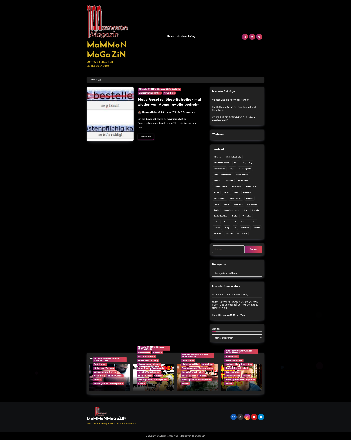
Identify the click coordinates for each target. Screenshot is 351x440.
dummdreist (144, 353)
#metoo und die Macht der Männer (230, 100)
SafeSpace (252, 204)
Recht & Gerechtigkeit (149, 372)
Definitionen (100, 364)
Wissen (141, 383)
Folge (232, 169)
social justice (220, 216)
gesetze (218, 181)
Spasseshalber (233, 372)
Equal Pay (247, 163)
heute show (243, 181)
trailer (235, 216)
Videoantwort (230, 222)
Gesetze (157, 353)
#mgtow (217, 157)
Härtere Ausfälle (146, 356)
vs (235, 228)
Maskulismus (220, 198)
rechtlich (238, 204)
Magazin (247, 192)
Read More (146, 137)
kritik (216, 192)
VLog (227, 228)
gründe (229, 181)
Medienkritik (235, 198)
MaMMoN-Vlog (186, 36)
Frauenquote (245, 169)
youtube (217, 234)
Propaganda (158, 368)
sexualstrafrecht (231, 210)
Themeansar (198, 436)
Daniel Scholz (219, 315)
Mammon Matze (149, 112)
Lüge (236, 192)
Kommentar (251, 186)
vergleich (247, 216)
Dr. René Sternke (221, 294)
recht (226, 204)
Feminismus (219, 169)
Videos (217, 228)
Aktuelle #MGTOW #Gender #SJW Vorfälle (159, 89)
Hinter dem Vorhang (104, 368)
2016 (236, 163)
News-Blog (169, 93)
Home (170, 36)
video (216, 222)
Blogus (183, 436)
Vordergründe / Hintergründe (108, 383)
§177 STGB (242, 234)
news (216, 204)
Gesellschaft (242, 175)
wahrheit (245, 228)
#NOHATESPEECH (221, 163)
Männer (249, 198)
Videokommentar (248, 222)
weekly (257, 228)
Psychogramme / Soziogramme (197, 368)
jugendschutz (220, 186)
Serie (216, 210)
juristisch (236, 186)
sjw (245, 210)
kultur (226, 192)
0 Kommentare (188, 112)
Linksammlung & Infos (150, 93)
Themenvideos (115, 376)
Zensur (229, 234)
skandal (255, 210)
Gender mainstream (223, 175)
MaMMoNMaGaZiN (107, 419)
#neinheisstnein (233, 157)
